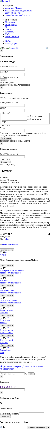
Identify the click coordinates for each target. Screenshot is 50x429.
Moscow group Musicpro (10, 244)
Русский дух (5, 350)
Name (2, 128)
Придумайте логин (9, 102)
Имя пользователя (8, 66)
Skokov (3, 323)
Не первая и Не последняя (12, 270)
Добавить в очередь (12, 366)
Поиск (31, 374)
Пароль (4, 72)
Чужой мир (5, 320)
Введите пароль (37, 116)
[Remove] (48, 427)
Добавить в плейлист (34, 366)
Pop (7, 239)
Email (3, 108)
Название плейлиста (9, 414)
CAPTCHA (5, 126)
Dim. (2, 352)
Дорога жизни (6, 310)
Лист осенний (6, 340)
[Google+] (11, 387)
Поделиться (8, 369)
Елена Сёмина (6, 332)
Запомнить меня (10, 77)
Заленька (4, 313)
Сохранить (5, 417)
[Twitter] (6, 387)
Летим (3, 255)
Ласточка (4, 280)
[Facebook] (1, 387)
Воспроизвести (7, 250)
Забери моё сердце (8, 300)
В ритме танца (6, 330)
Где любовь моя (7, 290)
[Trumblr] (15, 387)
